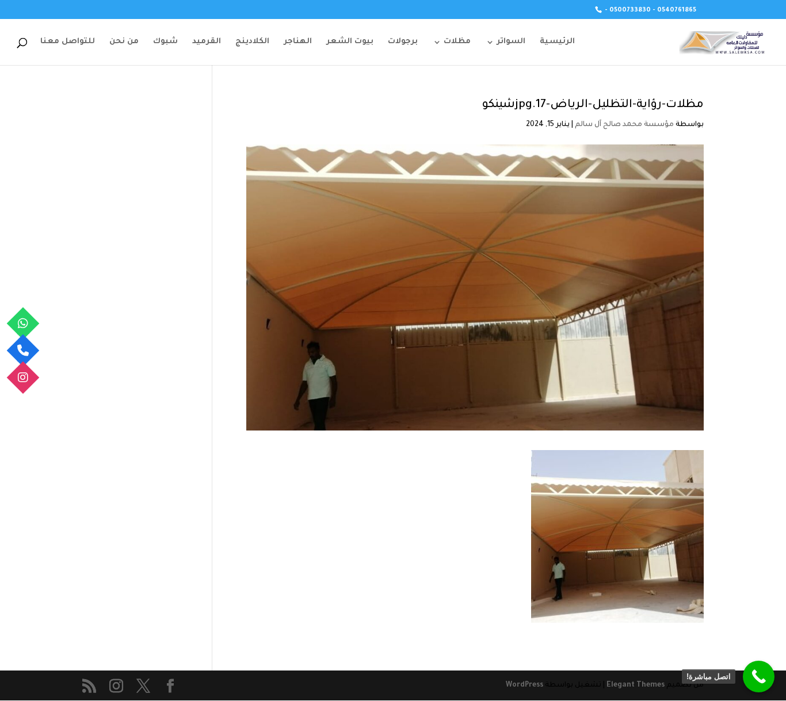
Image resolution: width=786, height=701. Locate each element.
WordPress (524, 685)
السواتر (511, 42)
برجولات (403, 42)
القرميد (206, 42)
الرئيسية (557, 42)
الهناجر (298, 42)
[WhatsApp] (23, 323)
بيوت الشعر (349, 42)
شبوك (165, 42)
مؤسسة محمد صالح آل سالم (624, 125)
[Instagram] (23, 377)
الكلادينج (252, 42)
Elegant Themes (635, 685)
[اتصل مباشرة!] (758, 676)
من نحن (124, 42)
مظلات (457, 42)
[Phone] (23, 350)
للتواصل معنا (67, 42)
